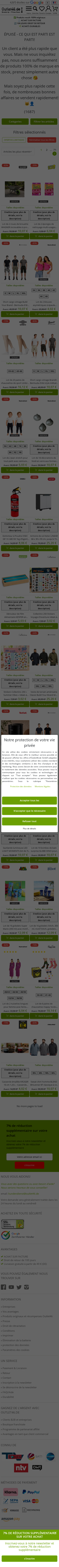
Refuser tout (29, 821)
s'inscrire (29, 1558)
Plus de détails (29, 828)
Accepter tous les (29, 800)
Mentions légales (42, 786)
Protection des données (21, 786)
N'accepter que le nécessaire (30, 810)
